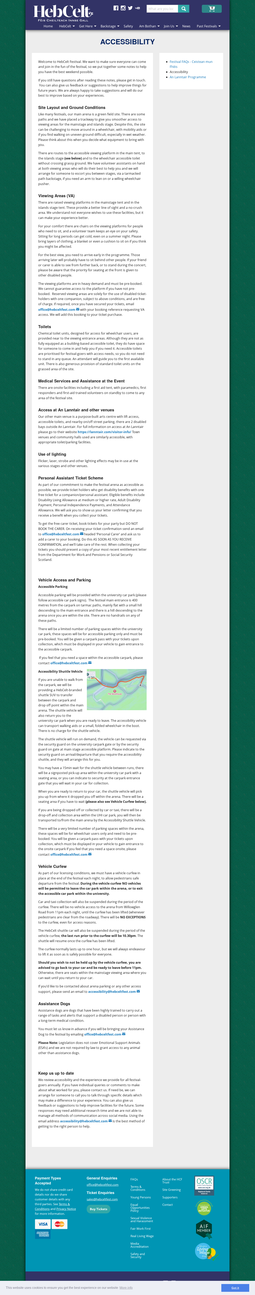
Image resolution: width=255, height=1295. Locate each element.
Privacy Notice (66, 1209)
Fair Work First (140, 1229)
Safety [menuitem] (128, 26)
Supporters (170, 1197)
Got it (235, 1287)
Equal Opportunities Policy (140, 1208)
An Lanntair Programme (188, 77)
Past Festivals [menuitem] (207, 26)
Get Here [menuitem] (86, 26)
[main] (95, 603)
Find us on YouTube (137, 8)
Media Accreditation (139, 1245)
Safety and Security (137, 1255)
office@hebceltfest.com (60, 534)
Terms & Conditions (137, 1188)
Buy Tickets (98, 1209)
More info (126, 1287)
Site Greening (171, 1190)
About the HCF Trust (172, 1180)
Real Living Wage (142, 1236)
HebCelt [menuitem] (65, 26)
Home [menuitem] (48, 26)
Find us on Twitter (130, 8)
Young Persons (140, 1197)
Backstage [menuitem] (108, 26)
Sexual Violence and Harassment (141, 1219)
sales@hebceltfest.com (102, 1199)
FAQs (134, 1179)
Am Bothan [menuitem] (147, 26)
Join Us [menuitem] (169, 26)
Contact (167, 1205)
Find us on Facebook (116, 8)
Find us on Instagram (123, 8)
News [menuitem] (186, 26)
